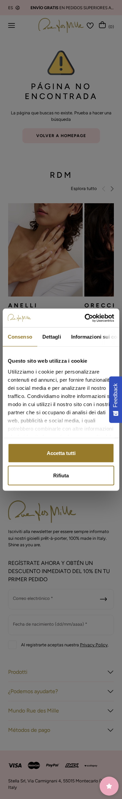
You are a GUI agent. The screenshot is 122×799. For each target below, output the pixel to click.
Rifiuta (61, 475)
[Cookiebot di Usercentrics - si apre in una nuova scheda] (86, 317)
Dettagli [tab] (51, 337)
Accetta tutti (61, 453)
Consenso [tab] (20, 337)
